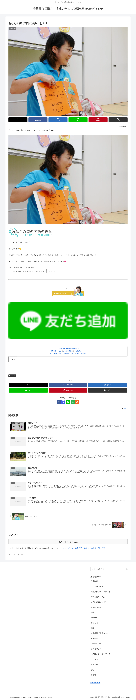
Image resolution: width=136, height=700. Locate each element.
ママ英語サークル (79, 351)
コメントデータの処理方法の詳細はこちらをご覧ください (84, 548)
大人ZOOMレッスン (56, 353)
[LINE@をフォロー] (68, 402)
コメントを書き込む (68, 541)
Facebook (95, 682)
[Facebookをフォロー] (59, 402)
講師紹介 (66, 353)
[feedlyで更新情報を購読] (73, 402)
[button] (118, 119)
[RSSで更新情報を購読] (77, 402)
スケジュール (75, 353)
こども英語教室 (68, 351)
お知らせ (13, 375)
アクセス (83, 353)
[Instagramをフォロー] (63, 402)
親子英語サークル (56, 351)
